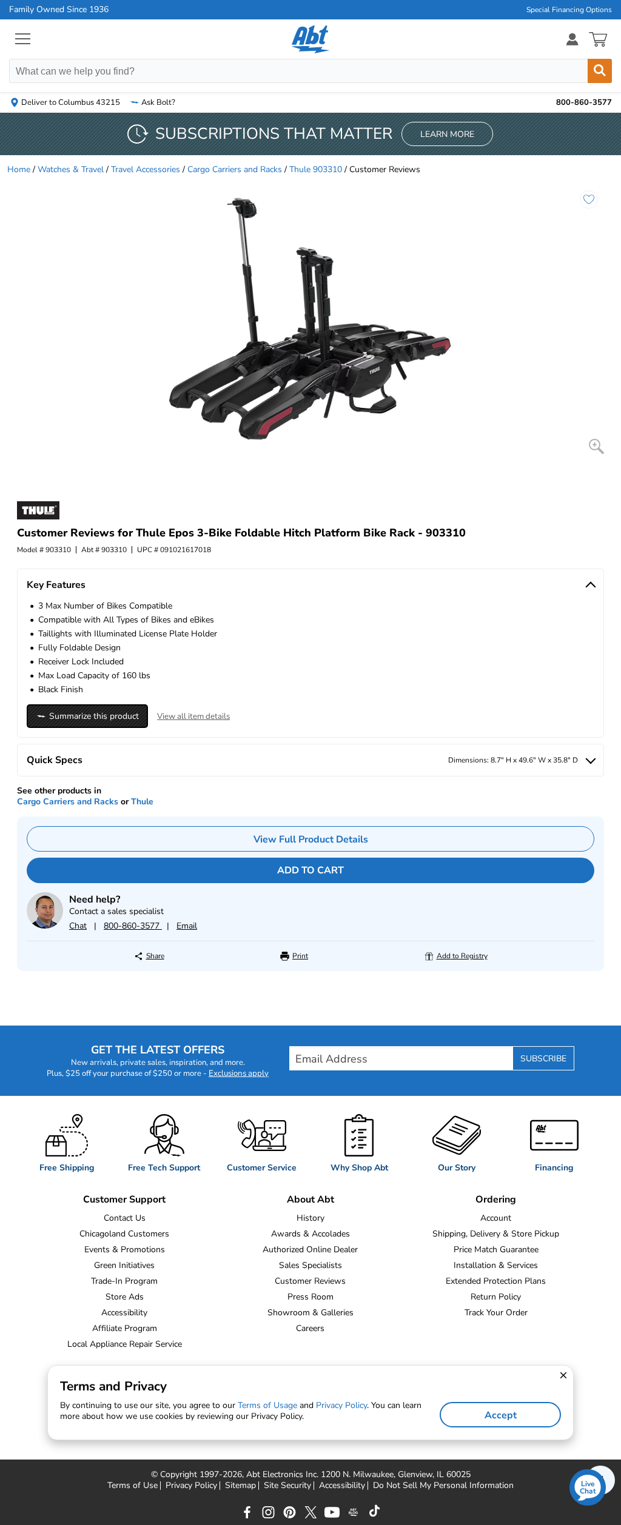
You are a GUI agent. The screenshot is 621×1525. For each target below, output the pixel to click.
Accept (501, 1415)
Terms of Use (132, 1485)
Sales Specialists (310, 1265)
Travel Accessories (145, 169)
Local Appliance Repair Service (124, 1344)
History (310, 1218)
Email (186, 926)
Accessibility (124, 1312)
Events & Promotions (124, 1249)
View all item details (193, 716)
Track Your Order (496, 1312)
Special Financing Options (569, 10)
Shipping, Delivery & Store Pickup (495, 1234)
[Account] (572, 39)
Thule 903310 (315, 169)
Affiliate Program (124, 1328)
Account (495, 1218)
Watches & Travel (71, 169)
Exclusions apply (239, 1073)
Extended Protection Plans (496, 1281)
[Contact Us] (45, 926)
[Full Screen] (596, 446)
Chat (78, 926)
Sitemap (240, 1485)
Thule (142, 801)
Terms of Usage (267, 1405)
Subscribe (543, 1058)
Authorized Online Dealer (310, 1249)
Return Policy (496, 1297)
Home (18, 169)
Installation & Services (496, 1265)
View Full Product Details (310, 839)
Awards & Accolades (310, 1234)
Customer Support (124, 1199)
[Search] (600, 71)
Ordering (495, 1199)
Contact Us (125, 1218)
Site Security (287, 1485)
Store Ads (125, 1297)
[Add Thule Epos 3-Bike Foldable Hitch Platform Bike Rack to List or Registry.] (589, 199)
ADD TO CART (310, 870)
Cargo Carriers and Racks (234, 169)
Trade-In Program (124, 1281)
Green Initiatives (124, 1265)
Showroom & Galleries (310, 1312)
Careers (310, 1328)
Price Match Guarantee (496, 1249)
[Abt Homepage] (310, 39)
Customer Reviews (310, 1281)
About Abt (310, 1199)
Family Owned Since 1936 (59, 9)
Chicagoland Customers (124, 1234)
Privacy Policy (191, 1485)
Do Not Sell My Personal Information (443, 1485)
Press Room (310, 1297)
